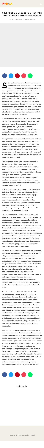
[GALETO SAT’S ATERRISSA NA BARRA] (22, 406)
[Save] (23, 75)
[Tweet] (11, 75)
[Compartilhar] (4, 75)
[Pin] (17, 75)
